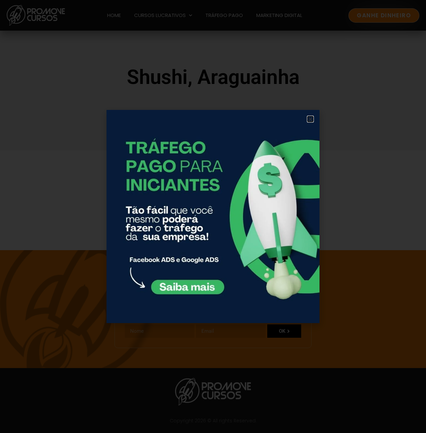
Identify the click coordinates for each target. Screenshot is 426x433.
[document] (213, 216)
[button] (310, 119)
